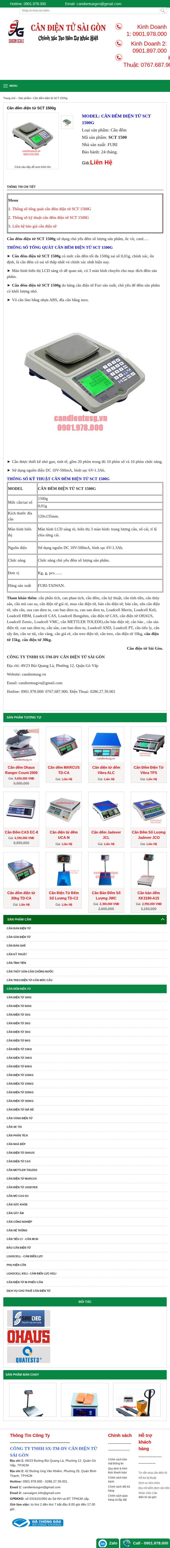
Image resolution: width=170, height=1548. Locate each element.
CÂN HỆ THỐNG (17, 1230)
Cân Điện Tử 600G (19, 1006)
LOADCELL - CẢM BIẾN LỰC (25, 1256)
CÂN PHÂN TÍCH (17, 1135)
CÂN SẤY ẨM (15, 1213)
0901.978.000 (150, 34)
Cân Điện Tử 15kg (19, 1049)
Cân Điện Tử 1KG (18, 1014)
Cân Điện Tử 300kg (20, 1101)
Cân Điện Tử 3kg (18, 1032)
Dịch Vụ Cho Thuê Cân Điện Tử (28, 1290)
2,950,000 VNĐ (152, 904)
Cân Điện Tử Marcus (22, 1178)
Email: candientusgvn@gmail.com (93, 4)
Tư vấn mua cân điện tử (153, 1472)
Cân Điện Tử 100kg (20, 1075)
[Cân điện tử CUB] (84, 1399)
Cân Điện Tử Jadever (22, 1187)
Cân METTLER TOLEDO (22, 1170)
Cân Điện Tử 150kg (20, 1083)
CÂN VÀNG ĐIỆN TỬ (20, 1118)
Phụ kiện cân (16, 1265)
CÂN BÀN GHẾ (16, 945)
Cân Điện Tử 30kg (19, 1057)
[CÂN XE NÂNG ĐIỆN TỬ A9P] (136, 1399)
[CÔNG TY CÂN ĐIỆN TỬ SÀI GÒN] (57, 31)
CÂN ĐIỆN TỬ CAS (19, 1161)
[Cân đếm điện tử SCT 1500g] (67, 122)
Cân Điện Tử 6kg (18, 1040)
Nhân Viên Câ (147, 1493)
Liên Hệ (67, 779)
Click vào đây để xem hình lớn (33, 167)
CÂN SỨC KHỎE (17, 1204)
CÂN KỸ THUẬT (17, 954)
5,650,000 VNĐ (24, 778)
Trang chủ (9, 98)
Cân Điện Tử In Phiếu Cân (25, 1282)
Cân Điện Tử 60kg (19, 1066)
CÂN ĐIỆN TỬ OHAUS (21, 1152)
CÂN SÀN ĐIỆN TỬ (19, 937)
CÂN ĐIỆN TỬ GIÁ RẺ (20, 1109)
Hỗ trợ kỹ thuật (147, 1477)
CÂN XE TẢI (14, 1126)
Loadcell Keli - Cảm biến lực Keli (31, 1273)
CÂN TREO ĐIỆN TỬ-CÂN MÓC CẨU (29, 980)
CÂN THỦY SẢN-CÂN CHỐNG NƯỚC (30, 971)
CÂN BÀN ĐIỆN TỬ (19, 928)
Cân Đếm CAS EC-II (21, 832)
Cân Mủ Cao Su (18, 1196)
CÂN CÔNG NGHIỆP (19, 1221)
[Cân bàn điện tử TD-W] (32, 1399)
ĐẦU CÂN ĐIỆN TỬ (19, 1247)
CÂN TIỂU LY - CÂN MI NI (22, 1239)
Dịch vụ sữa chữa (149, 1482)
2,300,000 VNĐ (109, 904)
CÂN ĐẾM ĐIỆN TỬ (19, 988)
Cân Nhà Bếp (16, 1144)
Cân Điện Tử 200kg (20, 1092)
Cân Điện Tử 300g (19, 997)
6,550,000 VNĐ (24, 838)
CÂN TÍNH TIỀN (16, 963)
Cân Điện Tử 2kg (18, 1023)
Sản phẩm (24, 98)
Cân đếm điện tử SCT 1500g (50, 98)
